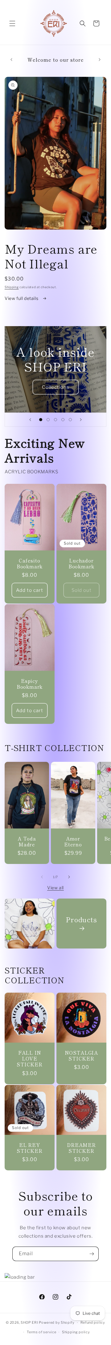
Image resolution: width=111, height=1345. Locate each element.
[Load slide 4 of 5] (63, 419)
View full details (22, 298)
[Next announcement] (99, 59)
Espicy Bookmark (30, 684)
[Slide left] (42, 877)
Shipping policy (76, 1332)
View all (55, 887)
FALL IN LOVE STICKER (29, 1059)
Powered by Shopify (57, 1322)
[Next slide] (81, 419)
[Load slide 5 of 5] (70, 419)
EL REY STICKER (29, 1148)
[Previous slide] (30, 419)
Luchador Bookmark (81, 563)
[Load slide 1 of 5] (40, 419)
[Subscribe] (91, 1254)
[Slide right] (69, 877)
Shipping (12, 287)
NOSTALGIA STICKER (81, 1055)
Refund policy (92, 1322)
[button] (12, 23)
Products (81, 919)
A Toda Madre (27, 841)
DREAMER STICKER (81, 1148)
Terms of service (41, 1332)
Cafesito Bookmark (30, 563)
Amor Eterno (73, 841)
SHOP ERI (29, 1322)
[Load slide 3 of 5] (55, 419)
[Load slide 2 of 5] (48, 419)
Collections (55, 387)
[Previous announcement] (11, 59)
